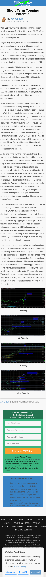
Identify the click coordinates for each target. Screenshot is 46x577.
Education (18, 523)
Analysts (13, 520)
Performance (17, 526)
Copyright (4, 526)
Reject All (23, 572)
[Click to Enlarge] (23, 308)
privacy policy (35, 459)
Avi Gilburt (4, 402)
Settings (28, 530)
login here (32, 417)
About (3, 520)
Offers (43, 526)
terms (26, 459)
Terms (28, 523)
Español (19, 530)
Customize (10, 572)
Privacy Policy (20, 566)
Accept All (35, 572)
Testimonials (31, 526)
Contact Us (31, 520)
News (21, 520)
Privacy (36, 523)
